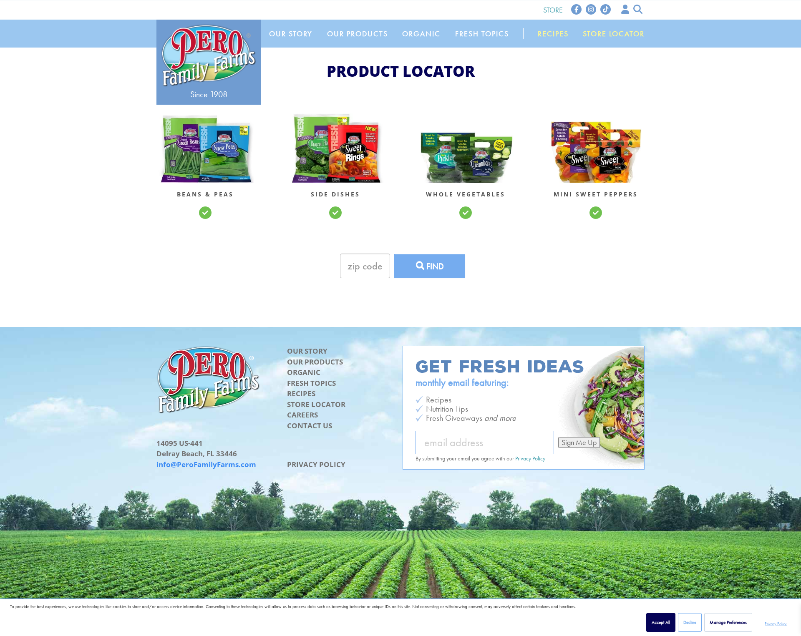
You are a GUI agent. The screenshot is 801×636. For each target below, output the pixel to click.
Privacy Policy (776, 623)
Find (434, 266)
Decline (689, 622)
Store (553, 10)
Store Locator (614, 33)
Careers (302, 415)
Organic (421, 33)
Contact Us (309, 425)
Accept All (661, 622)
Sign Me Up (579, 442)
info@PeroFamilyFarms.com (206, 464)
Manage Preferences (728, 622)
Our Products (357, 33)
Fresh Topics (482, 33)
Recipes (553, 33)
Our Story (290, 33)
